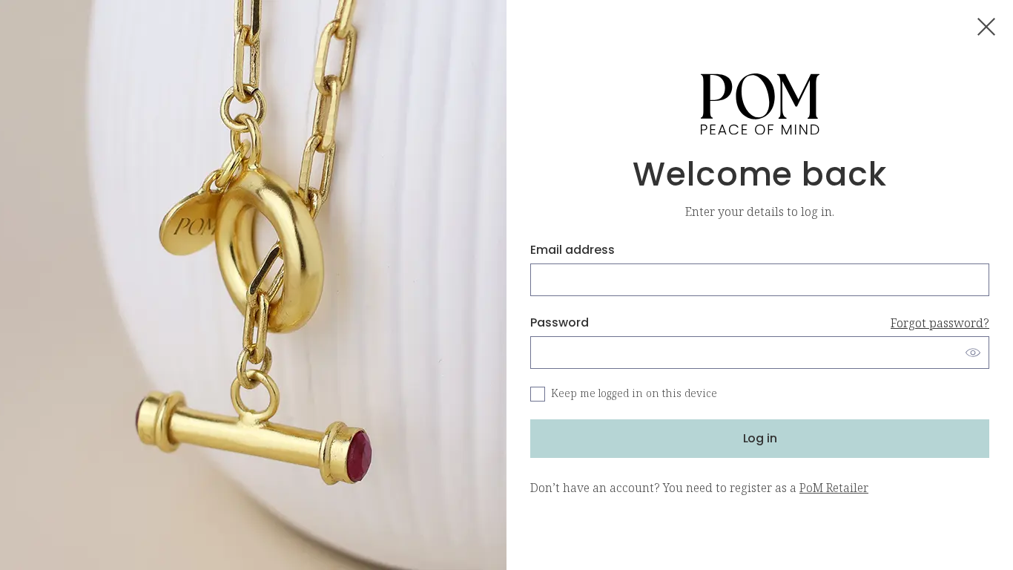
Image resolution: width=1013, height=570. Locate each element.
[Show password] (973, 352)
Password (759, 322)
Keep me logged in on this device (634, 394)
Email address (572, 249)
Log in (760, 438)
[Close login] (986, 27)
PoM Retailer (833, 487)
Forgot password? (940, 323)
